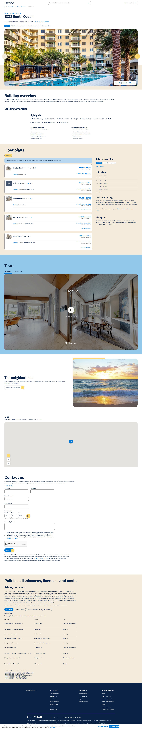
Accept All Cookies (114, 726)
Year (19, 513)
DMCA (103, 704)
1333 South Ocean (31, 6)
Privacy (103, 693)
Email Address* (8, 503)
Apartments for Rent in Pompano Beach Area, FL (47, 720)
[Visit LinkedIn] (54, 717)
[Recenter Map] (8, 455)
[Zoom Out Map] (8, 463)
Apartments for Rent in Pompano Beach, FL (102, 720)
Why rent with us (54, 707)
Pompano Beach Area (21, 6)
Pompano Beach (11, 6)
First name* (7, 488)
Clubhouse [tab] (8, 271)
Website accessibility (106, 707)
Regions (81, 699)
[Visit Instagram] (51, 717)
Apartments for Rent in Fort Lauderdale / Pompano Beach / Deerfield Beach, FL (75, 720)
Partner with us (83, 690)
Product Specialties (83, 701)
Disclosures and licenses (108, 690)
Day (12, 513)
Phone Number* (8, 496)
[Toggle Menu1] (136, 3)
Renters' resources (54, 701)
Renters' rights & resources (108, 701)
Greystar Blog (53, 709)
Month (6, 513)
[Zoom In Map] (8, 459)
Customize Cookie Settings (108, 709)
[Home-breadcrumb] (4, 6)
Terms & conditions (106, 696)
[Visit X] (57, 717)
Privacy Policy (53, 727)
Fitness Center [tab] (18, 271)
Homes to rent (54, 690)
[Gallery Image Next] (137, 56)
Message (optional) (9, 522)
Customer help (53, 696)
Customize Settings (103, 726)
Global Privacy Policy (12, 538)
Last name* (33, 488)
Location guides (54, 704)
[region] (71, 726)
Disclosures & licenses (107, 699)
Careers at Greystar (83, 696)
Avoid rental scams (54, 693)
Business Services (83, 693)
